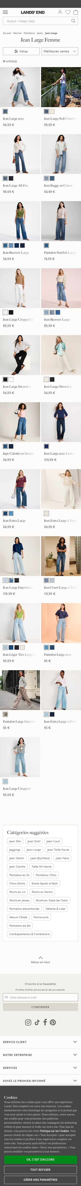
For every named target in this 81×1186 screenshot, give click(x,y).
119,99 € (50, 594)
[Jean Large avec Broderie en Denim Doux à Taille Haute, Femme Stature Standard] (20, 87)
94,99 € (8, 125)
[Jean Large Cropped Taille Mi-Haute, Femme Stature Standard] (20, 757)
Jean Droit (34, 841)
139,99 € (9, 594)
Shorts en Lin (17, 892)
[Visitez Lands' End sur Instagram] (28, 1023)
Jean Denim (16, 858)
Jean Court (53, 841)
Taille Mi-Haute (42, 866)
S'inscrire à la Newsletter (40, 984)
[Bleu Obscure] (46, 446)
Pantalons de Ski (19, 925)
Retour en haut (40, 962)
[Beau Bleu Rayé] (46, 312)
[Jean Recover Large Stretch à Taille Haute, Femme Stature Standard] (20, 221)
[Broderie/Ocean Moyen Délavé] (5, 111)
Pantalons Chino (46, 875)
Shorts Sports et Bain (44, 883)
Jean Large (51, 33)
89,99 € (8, 326)
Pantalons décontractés (24, 909)
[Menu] (5, 12)
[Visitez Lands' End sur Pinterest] (51, 1023)
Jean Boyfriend (40, 858)
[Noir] (11, 312)
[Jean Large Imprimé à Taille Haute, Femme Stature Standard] (20, 556)
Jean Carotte (17, 866)
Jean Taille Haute (58, 849)
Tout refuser (40, 1169)
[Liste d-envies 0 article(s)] (68, 12)
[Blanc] (5, 312)
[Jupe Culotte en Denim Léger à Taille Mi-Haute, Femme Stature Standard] (20, 422)
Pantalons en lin (19, 875)
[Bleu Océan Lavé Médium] (46, 178)
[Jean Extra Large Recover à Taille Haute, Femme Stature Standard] (20, 489)
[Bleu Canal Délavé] (11, 647)
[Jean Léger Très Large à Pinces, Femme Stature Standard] (20, 623)
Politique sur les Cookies (54, 1130)
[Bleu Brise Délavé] (5, 647)
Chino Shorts (17, 883)
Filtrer (23, 51)
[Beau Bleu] (11, 245)
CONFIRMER (40, 1007)
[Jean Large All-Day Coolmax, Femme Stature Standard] (20, 154)
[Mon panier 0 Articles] (76, 12)
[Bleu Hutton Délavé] (11, 513)
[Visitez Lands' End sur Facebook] (44, 1023)
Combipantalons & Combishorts (29, 934)
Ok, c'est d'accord (40, 1159)
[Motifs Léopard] (5, 714)
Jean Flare (62, 858)
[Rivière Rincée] (22, 245)
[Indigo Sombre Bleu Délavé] (52, 178)
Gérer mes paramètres (40, 1179)
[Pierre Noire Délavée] (52, 379)
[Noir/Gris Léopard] (16, 580)
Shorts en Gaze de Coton (52, 900)
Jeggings (14, 849)
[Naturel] (46, 379)
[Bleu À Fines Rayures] (5, 580)
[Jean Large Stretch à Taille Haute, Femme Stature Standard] (20, 355)
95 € (6, 728)
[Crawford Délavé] (5, 513)
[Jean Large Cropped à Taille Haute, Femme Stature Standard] (20, 288)
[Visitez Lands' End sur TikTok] (36, 1023)
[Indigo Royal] (16, 245)
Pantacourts (41, 917)
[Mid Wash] (46, 111)
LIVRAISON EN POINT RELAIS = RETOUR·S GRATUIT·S (40, 3)
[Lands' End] (33, 12)
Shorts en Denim (42, 892)
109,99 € (50, 460)
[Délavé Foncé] (11, 178)
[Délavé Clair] (52, 580)
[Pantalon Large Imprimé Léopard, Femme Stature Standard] (20, 690)
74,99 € (49, 259)
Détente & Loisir (55, 909)
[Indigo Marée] (5, 245)
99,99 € (49, 125)
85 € (47, 661)
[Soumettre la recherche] (73, 21)
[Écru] (52, 111)
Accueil (7, 33)
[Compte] (60, 12)
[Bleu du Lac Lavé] (52, 312)
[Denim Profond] (16, 647)
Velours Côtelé (18, 917)
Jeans (40, 33)
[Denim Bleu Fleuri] (11, 580)
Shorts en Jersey (19, 900)
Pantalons (29, 33)
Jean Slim (15, 841)
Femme (17, 33)
